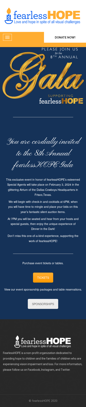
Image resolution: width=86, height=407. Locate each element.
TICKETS (43, 278)
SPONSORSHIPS (43, 304)
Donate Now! (65, 37)
